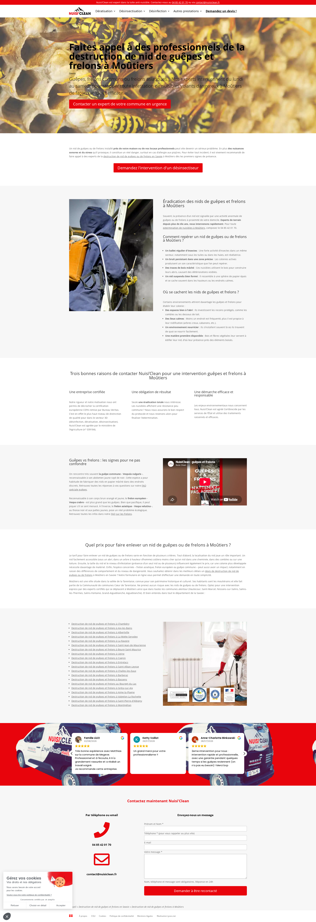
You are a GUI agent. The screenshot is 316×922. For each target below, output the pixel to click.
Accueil (72, 906)
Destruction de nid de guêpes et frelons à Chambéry (100, 623)
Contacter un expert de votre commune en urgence (120, 104)
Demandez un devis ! (221, 11)
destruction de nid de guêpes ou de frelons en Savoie (132, 156)
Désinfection (158, 11)
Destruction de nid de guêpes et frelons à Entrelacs (99, 662)
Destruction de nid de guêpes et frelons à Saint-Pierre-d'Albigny (106, 700)
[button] (244, 753)
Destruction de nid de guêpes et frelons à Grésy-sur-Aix (102, 688)
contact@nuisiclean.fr (208, 2)
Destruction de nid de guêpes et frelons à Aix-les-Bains (101, 628)
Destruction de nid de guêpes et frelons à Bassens (99, 679)
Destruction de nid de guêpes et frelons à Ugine (97, 653)
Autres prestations (186, 11)
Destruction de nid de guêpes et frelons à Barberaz (99, 675)
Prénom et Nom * (153, 823)
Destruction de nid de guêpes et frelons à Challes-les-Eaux (103, 670)
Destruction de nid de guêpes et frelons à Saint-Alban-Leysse (105, 666)
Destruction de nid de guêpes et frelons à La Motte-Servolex (104, 636)
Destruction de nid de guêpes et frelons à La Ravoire (100, 641)
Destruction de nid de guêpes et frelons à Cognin (98, 658)
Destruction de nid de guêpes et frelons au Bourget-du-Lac (103, 683)
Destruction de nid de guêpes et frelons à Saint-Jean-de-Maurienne (108, 645)
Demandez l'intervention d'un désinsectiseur (158, 167)
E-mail (147, 842)
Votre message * (153, 851)
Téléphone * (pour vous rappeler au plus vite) (169, 833)
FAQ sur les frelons (121, 514)
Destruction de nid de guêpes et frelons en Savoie (104, 906)
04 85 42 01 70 (180, 2)
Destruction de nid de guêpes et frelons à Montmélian (101, 705)
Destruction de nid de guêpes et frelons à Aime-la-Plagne (103, 692)
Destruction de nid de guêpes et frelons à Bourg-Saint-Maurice (106, 649)
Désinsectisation (130, 11)
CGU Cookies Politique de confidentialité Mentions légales (122, 916)
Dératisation (103, 11)
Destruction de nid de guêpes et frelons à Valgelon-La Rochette (106, 696)
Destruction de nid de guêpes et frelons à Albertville (100, 632)
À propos (83, 916)
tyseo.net (171, 916)
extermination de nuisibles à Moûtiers (184, 227)
